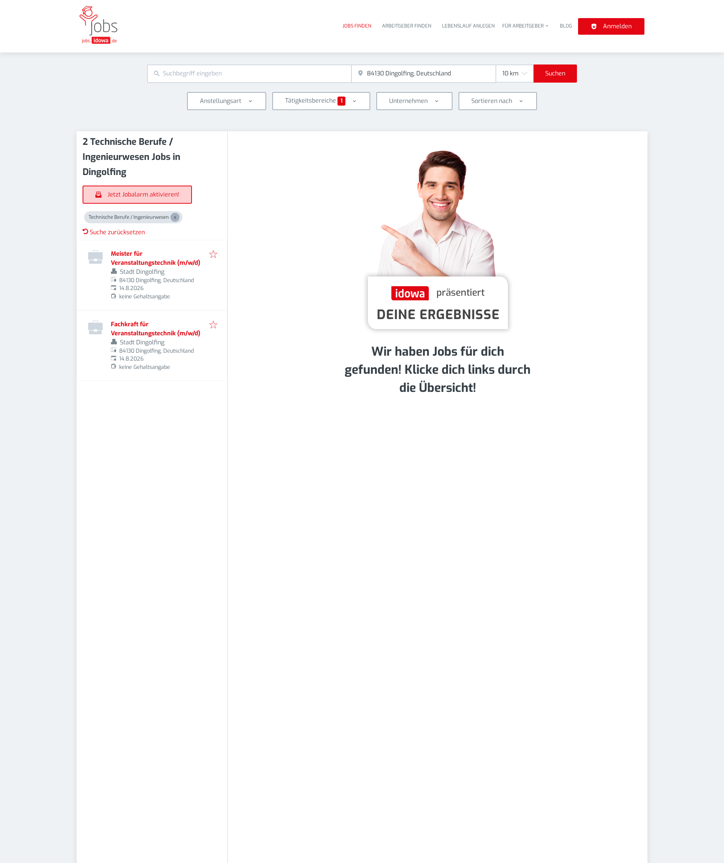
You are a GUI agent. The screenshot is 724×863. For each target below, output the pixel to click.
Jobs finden (356, 26)
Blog (566, 26)
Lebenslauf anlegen (468, 26)
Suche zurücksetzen (117, 232)
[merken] (213, 254)
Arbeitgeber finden (406, 26)
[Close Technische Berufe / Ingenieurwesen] (174, 217)
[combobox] (249, 73)
